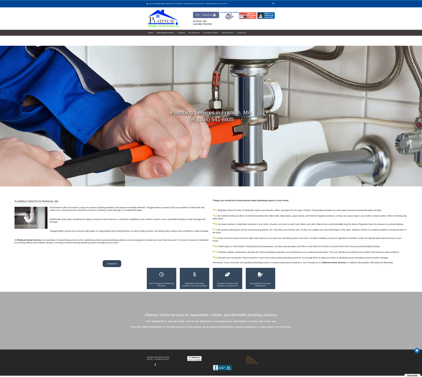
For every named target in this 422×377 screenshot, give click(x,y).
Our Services (193, 32)
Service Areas (227, 32)
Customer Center (210, 32)
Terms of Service (252, 363)
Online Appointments (165, 32)
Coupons (181, 32)
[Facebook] (273, 2)
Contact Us (241, 32)
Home (150, 32)
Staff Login (250, 359)
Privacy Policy (251, 361)
